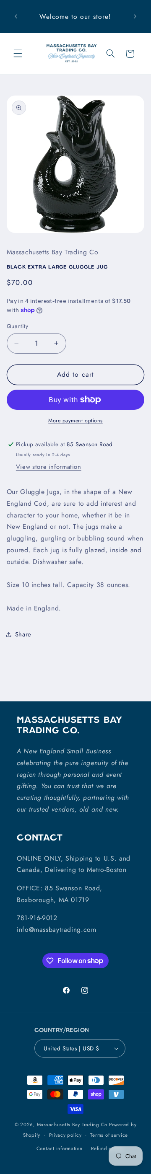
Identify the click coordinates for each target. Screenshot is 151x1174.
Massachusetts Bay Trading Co (72, 1124)
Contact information (59, 1148)
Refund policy (107, 1148)
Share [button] (23, 634)
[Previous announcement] (16, 17)
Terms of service (109, 1135)
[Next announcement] (135, 17)
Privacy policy (65, 1135)
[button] (17, 53)
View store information (48, 466)
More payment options (75, 420)
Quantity (17, 326)
